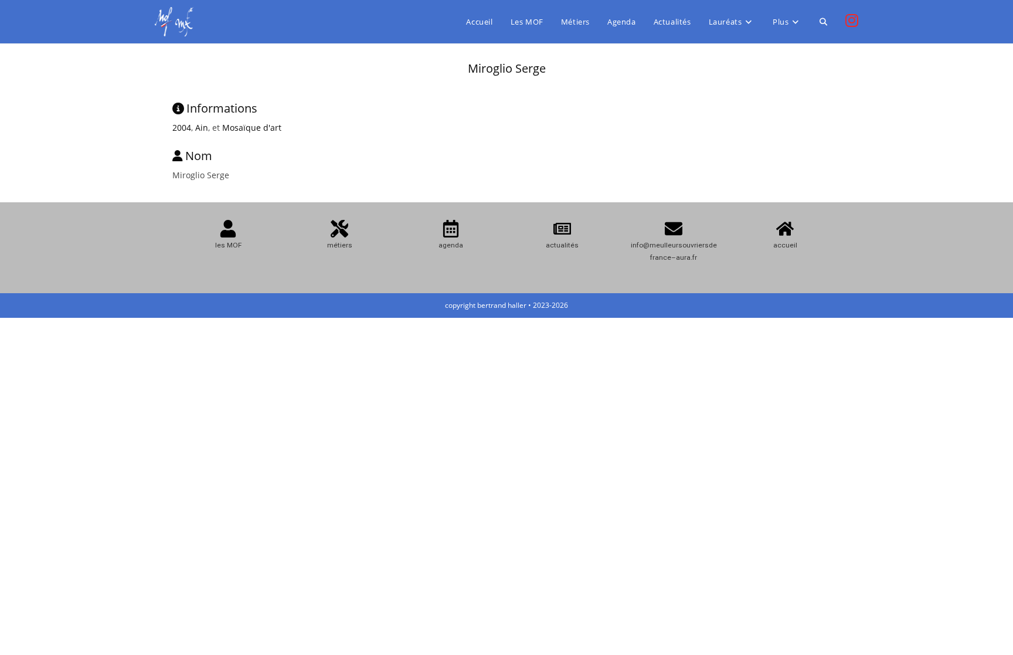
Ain (201, 127)
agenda (450, 245)
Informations (221, 108)
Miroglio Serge (507, 68)
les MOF (228, 245)
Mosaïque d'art (251, 127)
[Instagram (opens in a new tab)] (852, 20)
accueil (785, 245)
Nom (198, 156)
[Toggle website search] (823, 21)
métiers (339, 245)
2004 (181, 127)
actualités (562, 245)
